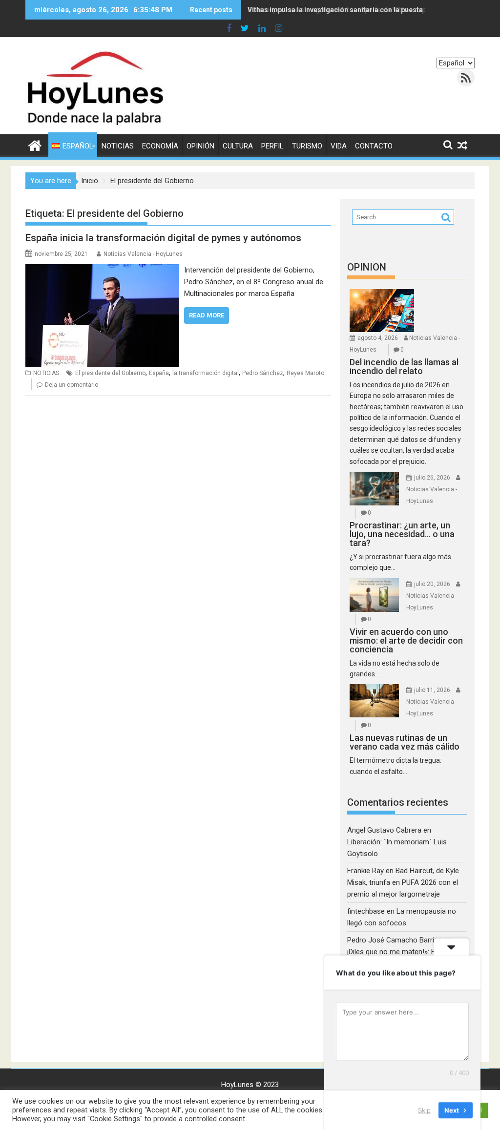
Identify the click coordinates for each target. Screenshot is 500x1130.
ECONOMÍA (160, 146)
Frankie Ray (365, 870)
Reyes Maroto (305, 373)
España (159, 373)
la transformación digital (205, 373)
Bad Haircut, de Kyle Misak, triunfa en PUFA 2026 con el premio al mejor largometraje (403, 882)
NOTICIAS (118, 146)
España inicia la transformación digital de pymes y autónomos (163, 238)
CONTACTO (374, 146)
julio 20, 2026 (432, 584)
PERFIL (272, 146)
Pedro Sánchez (262, 373)
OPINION (366, 267)
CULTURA (238, 146)
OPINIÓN (200, 146)
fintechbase (366, 911)
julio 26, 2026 (432, 477)
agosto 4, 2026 (377, 338)
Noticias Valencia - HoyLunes (143, 254)
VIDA (339, 146)
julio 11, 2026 (432, 690)
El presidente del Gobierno (110, 373)
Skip (424, 1110)
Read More (206, 315)
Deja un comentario (71, 384)
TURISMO (307, 146)
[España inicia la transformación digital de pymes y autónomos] (102, 270)
